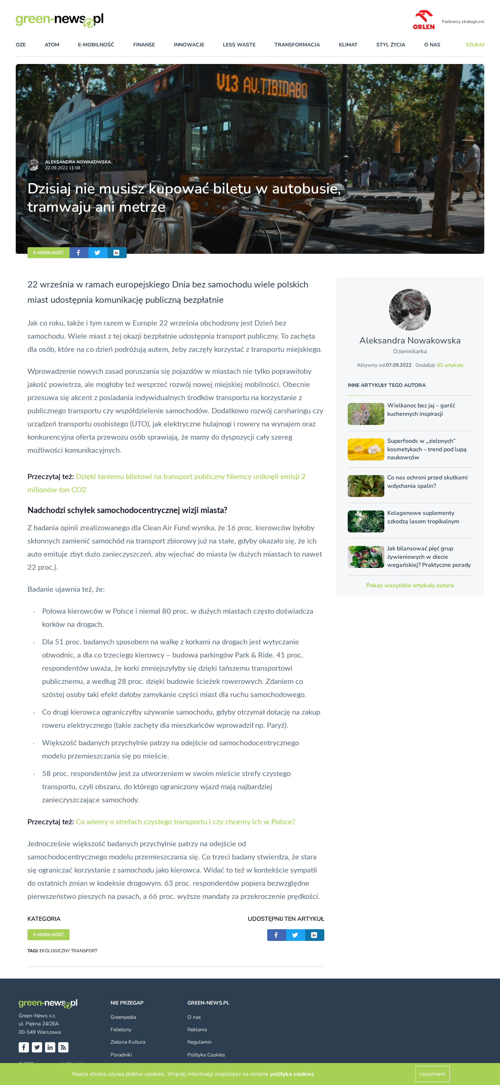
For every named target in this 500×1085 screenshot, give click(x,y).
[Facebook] (24, 1047)
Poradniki (121, 1054)
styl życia (390, 44)
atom (52, 44)
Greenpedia (123, 1017)
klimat (348, 44)
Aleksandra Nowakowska (78, 162)
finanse (144, 44)
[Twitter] (37, 1047)
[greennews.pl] (74, 20)
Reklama (197, 1029)
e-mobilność (96, 44)
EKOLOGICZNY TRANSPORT (68, 951)
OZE (21, 44)
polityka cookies (292, 1074)
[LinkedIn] (50, 1047)
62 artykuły (450, 365)
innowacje (189, 44)
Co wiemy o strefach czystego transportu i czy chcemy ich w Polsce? (185, 822)
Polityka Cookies (206, 1054)
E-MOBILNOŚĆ (48, 253)
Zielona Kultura (128, 1042)
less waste (239, 44)
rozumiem (432, 1074)
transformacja (297, 44)
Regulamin (199, 1042)
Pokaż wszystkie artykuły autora (410, 585)
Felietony (121, 1029)
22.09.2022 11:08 (62, 168)
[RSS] (63, 1047)
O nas (432, 44)
